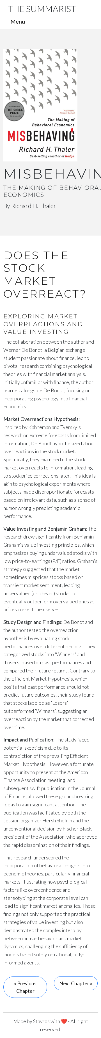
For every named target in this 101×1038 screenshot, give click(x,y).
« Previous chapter (25, 987)
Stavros (41, 1021)
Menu (17, 21)
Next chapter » (75, 983)
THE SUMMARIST (42, 9)
